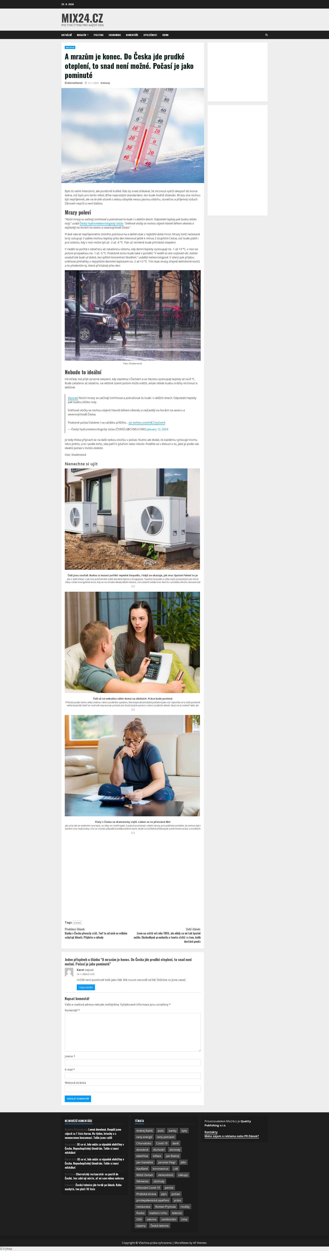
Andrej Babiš (144, 1131)
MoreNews (181, 1243)
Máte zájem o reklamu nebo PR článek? (232, 1136)
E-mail (70, 1069)
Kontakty (211, 1132)
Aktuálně (66, 35)
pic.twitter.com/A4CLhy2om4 (147, 422)
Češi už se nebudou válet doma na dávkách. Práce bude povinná (132, 698)
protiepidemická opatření (152, 1200)
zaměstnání (168, 1219)
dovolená (142, 1150)
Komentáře (132, 35)
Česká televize (159, 1226)
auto (161, 1131)
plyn (164, 1194)
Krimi (165, 35)
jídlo (183, 1162)
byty (184, 1131)
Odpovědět (86, 987)
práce (177, 1200)
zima (184, 1219)
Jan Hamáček (144, 1162)
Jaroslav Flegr (167, 1162)
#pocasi (73, 398)
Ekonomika (115, 35)
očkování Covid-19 (148, 1188)
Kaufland (142, 1169)
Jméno (70, 1056)
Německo (142, 1181)
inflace (157, 1156)
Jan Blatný (172, 1156)
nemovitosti (165, 1175)
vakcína (151, 1219)
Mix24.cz (82, 17)
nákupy (183, 1175)
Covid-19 (161, 1143)
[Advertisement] (133, 879)
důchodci (158, 1150)
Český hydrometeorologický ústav (101, 223)
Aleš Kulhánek (75, 82)
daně (175, 1143)
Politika (98, 35)
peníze (169, 1188)
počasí (77, 922)
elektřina (142, 1156)
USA (139, 1219)
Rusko (140, 1213)
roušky (185, 1207)
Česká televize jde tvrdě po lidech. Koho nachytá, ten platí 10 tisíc (93, 1187)
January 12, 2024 (157, 429)
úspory (140, 1226)
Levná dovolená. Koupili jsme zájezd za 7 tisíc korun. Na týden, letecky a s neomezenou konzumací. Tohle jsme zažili (93, 1133)
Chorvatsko (143, 1143)
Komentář (72, 1010)
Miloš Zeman (144, 1175)
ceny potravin (165, 1137)
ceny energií (144, 1137)
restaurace (143, 1207)
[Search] (266, 35)
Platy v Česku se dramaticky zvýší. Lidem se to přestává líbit (132, 821)
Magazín (81, 35)
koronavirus (160, 1169)
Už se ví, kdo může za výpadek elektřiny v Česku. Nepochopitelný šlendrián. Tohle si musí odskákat (94, 1148)
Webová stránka (75, 1083)
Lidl (175, 1169)
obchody (159, 1181)
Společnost (150, 35)
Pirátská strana (146, 1194)
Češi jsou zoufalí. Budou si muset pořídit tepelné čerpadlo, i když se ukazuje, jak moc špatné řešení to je (133, 575)
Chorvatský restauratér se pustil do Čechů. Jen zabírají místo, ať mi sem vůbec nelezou (94, 1176)
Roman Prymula (165, 1207)
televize (177, 1213)
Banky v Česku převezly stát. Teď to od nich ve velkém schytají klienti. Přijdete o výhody (96, 933)
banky (172, 1131)
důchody (174, 1150)
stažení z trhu (158, 1213)
